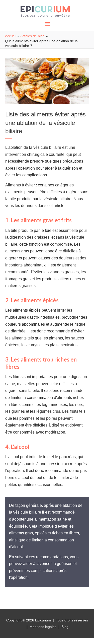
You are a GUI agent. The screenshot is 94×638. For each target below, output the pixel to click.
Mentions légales (43, 627)
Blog (64, 627)
